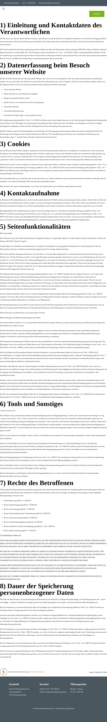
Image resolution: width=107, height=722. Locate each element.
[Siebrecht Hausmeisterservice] (8, 14)
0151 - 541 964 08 (28, 3)
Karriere (96, 14)
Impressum (70, 708)
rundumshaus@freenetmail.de (49, 3)
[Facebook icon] (101, 3)
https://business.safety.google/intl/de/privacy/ (62, 313)
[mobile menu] (82, 14)
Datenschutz (61, 708)
